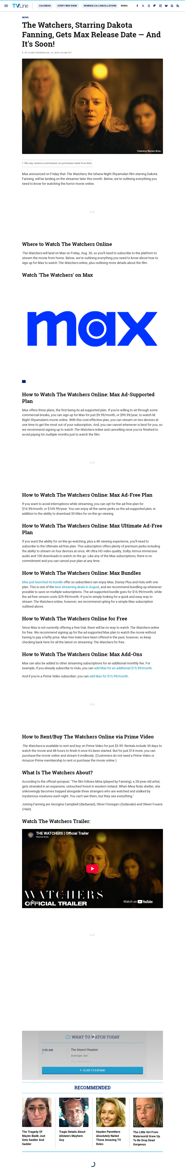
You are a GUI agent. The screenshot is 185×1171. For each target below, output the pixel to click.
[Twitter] (143, 5)
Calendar (45, 5)
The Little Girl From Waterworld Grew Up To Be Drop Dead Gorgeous (146, 1138)
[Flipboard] (154, 5)
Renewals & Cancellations (100, 5)
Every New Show (67, 5)
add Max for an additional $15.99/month (123, 668)
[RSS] (177, 5)
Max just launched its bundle (42, 582)
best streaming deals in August (77, 587)
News (124, 5)
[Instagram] (160, 5)
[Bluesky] (166, 5)
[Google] (172, 5)
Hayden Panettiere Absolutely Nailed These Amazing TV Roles (108, 1138)
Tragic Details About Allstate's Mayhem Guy (72, 1136)
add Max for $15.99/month (108, 676)
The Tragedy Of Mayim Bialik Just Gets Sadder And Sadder (33, 1138)
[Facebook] (137, 5)
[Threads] (148, 5)
